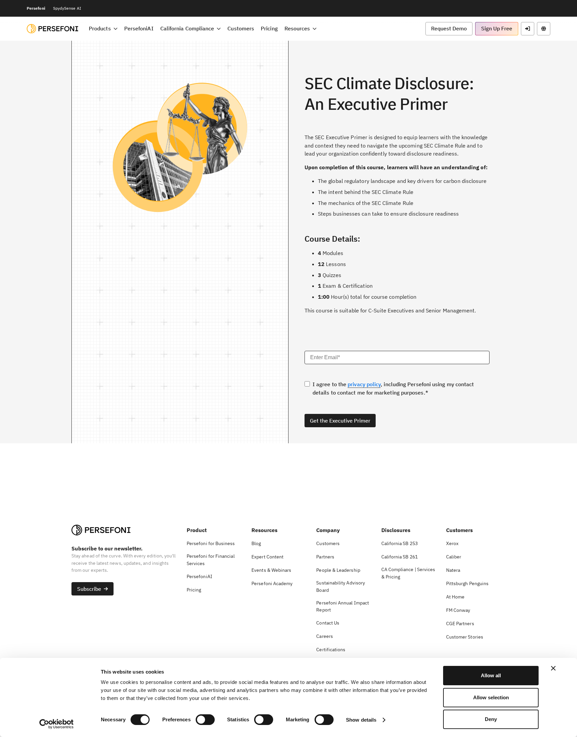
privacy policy (364, 384)
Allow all (491, 675)
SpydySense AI (67, 8)
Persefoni (36, 8)
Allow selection (491, 697)
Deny (491, 719)
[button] (103, 28)
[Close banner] (553, 668)
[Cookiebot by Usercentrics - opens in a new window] (56, 724)
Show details (361, 720)
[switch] (205, 719)
